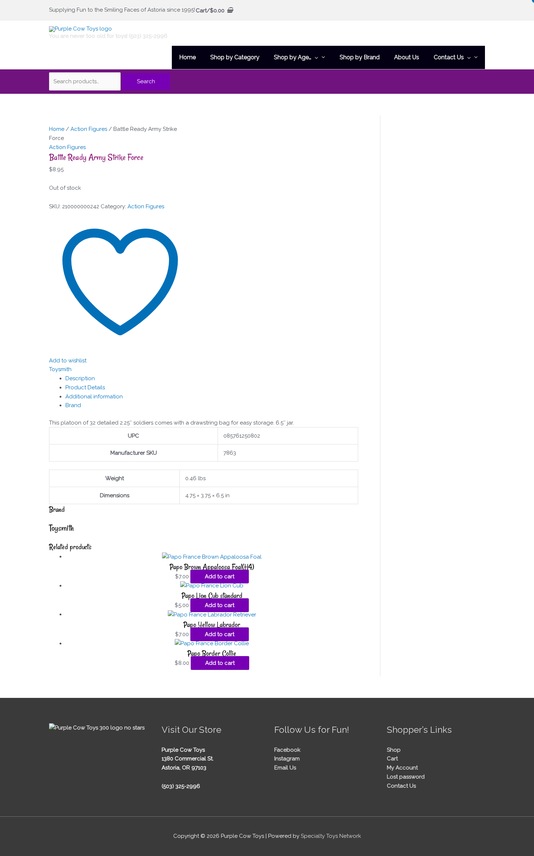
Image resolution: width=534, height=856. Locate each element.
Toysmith (60, 369)
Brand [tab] (73, 405)
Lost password (406, 776)
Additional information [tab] (94, 396)
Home (56, 129)
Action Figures (88, 129)
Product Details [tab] (85, 387)
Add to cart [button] (219, 576)
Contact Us (401, 786)
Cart (392, 758)
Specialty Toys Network (331, 836)
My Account (402, 767)
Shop (394, 750)
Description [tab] (80, 378)
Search (146, 81)
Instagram (287, 758)
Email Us (285, 767)
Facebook (287, 750)
